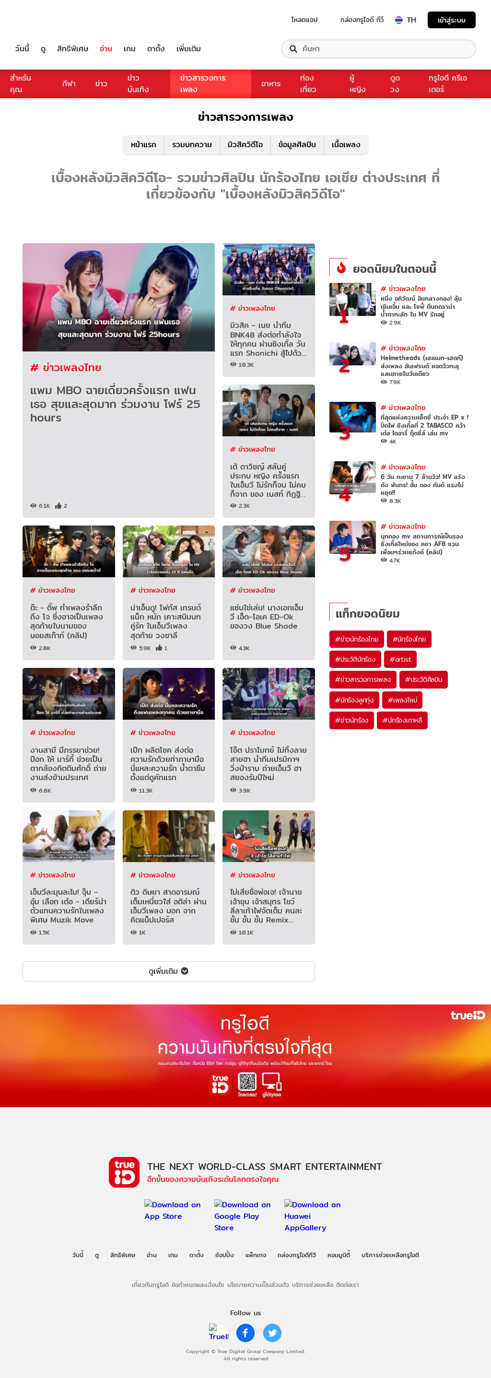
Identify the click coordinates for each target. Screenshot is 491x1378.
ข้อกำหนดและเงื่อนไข (198, 1284)
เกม (130, 49)
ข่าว (101, 84)
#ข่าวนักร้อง (351, 720)
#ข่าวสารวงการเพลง (363, 679)
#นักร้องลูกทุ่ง (354, 700)
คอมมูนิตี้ (338, 1255)
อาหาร (271, 84)
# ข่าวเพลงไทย (66, 367)
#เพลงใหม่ (402, 700)
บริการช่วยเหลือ (312, 1284)
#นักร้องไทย (409, 639)
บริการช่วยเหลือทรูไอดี (390, 1255)
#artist (400, 659)
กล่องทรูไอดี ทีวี (362, 19)
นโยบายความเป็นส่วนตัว (258, 1284)
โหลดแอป (305, 19)
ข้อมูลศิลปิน (297, 145)
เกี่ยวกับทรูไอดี (150, 1284)
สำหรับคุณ (20, 83)
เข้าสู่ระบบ (452, 19)
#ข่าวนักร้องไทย (356, 639)
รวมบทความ (192, 145)
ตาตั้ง (156, 49)
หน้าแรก (143, 145)
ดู (43, 49)
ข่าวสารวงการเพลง (202, 83)
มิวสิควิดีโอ (245, 145)
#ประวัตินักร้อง (355, 659)
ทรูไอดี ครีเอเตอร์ (448, 83)
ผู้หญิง (358, 83)
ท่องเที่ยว (308, 83)
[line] (218, 1333)
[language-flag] (399, 20)
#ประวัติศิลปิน (423, 679)
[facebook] (245, 1333)
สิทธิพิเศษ (72, 49)
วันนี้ (22, 49)
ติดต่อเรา (347, 1284)
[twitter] (272, 1333)
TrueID (44, 20)
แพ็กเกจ (256, 1255)
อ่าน (106, 49)
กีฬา (69, 84)
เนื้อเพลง (346, 145)
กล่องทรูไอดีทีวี (297, 1255)
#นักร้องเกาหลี (402, 720)
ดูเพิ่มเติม (163, 971)
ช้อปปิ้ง (224, 1255)
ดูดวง (395, 83)
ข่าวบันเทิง (138, 83)
